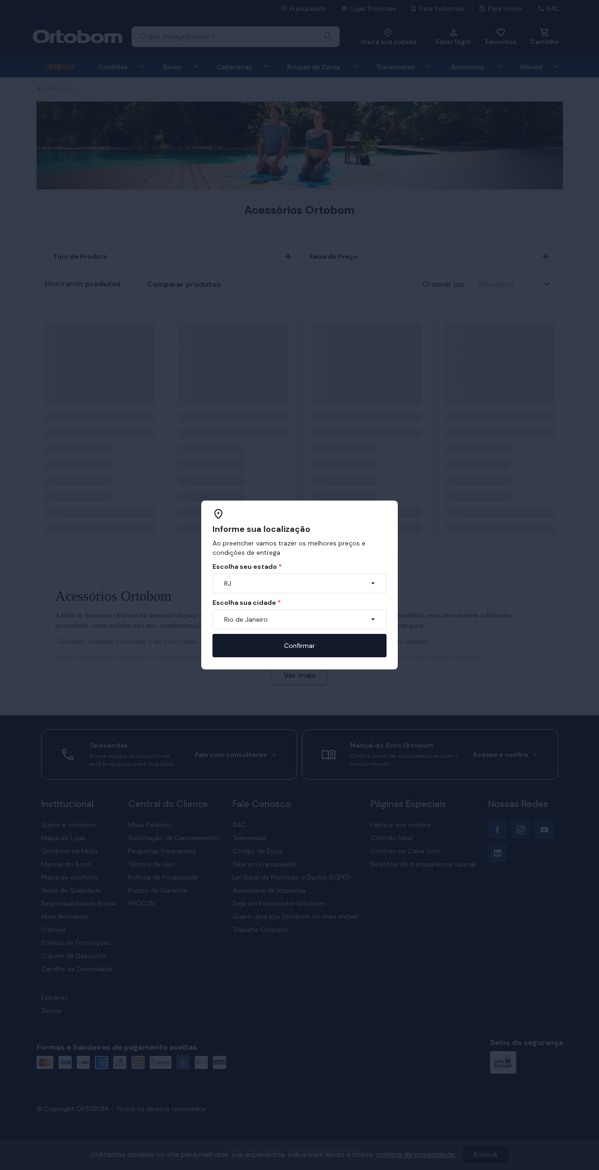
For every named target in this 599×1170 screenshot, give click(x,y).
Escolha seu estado (247, 566)
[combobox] (299, 583)
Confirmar (299, 645)
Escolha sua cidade (246, 602)
